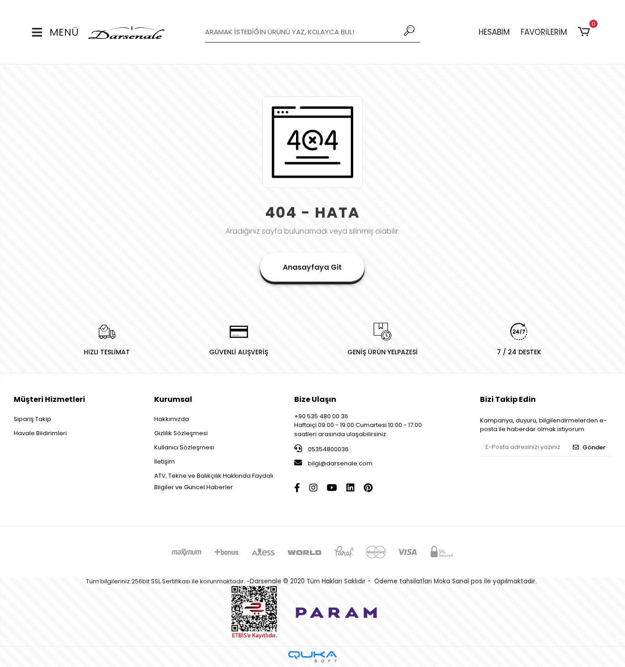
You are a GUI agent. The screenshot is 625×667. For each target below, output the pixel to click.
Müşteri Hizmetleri (49, 399)
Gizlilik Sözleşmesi (181, 433)
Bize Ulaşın (315, 399)
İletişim (164, 461)
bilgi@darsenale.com (340, 463)
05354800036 (328, 449)
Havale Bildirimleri (40, 433)
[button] (585, 32)
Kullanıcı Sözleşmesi (184, 447)
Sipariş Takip (32, 419)
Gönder (593, 447)
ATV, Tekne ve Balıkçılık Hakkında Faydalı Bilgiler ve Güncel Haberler (213, 481)
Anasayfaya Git (312, 267)
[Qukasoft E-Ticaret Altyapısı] (312, 656)
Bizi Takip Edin (508, 399)
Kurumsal (173, 399)
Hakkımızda (171, 419)
